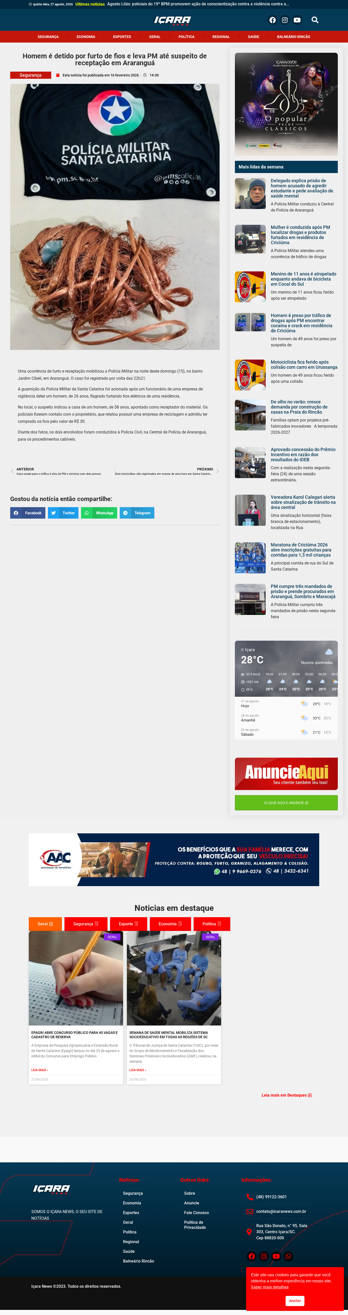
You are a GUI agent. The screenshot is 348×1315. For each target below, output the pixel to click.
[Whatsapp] (288, 1256)
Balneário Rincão (293, 37)
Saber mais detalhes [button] (270, 1287)
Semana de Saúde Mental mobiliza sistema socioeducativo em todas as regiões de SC (168, 1035)
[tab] (45, 924)
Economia (86, 37)
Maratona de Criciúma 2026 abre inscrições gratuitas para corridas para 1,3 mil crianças (301, 550)
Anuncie (191, 1203)
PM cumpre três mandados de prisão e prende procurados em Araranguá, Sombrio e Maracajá (303, 591)
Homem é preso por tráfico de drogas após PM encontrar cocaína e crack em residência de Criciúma (301, 323)
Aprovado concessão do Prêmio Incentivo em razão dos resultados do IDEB (303, 454)
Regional (221, 37)
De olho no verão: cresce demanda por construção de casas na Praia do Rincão (299, 407)
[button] (315, 20)
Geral (154, 37)
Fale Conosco (196, 1212)
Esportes (122, 37)
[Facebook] (272, 20)
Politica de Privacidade (195, 1225)
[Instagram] (285, 20)
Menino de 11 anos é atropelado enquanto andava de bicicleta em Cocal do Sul (303, 279)
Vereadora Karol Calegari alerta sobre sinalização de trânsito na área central (303, 502)
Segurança (48, 37)
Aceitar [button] (295, 1301)
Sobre (189, 1193)
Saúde (253, 37)
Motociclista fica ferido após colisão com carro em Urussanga (304, 364)
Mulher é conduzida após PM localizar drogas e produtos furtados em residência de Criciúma (300, 235)
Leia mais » (39, 1070)
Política (186, 37)
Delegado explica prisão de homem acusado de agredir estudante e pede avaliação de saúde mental (302, 188)
